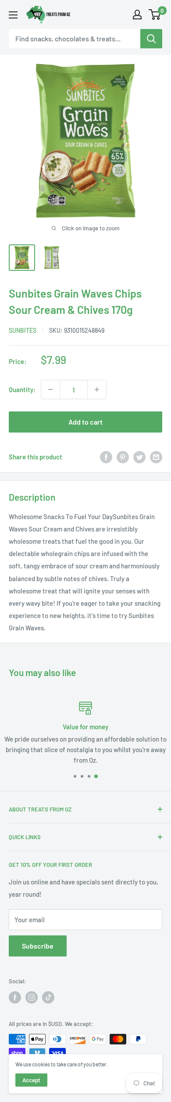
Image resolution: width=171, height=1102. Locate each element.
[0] (155, 14)
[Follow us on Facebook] (15, 997)
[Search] (151, 38)
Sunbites (22, 330)
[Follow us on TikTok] (48, 997)
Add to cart (85, 422)
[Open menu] (13, 14)
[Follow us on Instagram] (31, 997)
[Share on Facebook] (106, 456)
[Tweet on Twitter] (139, 456)
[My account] (137, 14)
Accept (31, 1080)
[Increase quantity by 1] (97, 389)
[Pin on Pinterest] (123, 456)
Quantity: (22, 389)
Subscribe (37, 946)
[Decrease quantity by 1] (50, 389)
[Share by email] (156, 456)
